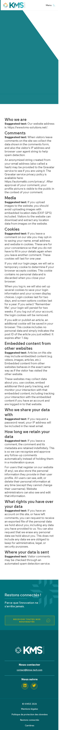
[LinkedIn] (25, 686)
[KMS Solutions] (29, 653)
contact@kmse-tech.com (29, 669)
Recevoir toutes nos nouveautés (26, 620)
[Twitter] (34, 686)
